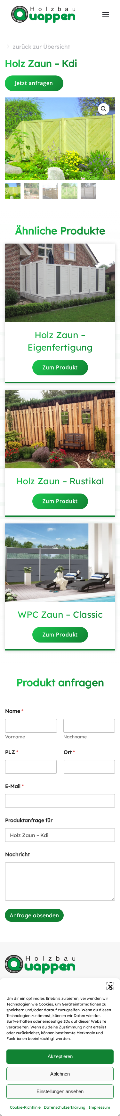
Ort (69, 752)
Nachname (75, 737)
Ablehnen (60, 1074)
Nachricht (17, 854)
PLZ (11, 752)
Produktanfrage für (28, 820)
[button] (110, 986)
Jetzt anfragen (34, 83)
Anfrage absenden (34, 915)
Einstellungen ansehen (60, 1091)
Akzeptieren (60, 1056)
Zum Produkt (60, 367)
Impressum (99, 1107)
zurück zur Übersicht (41, 46)
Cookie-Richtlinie (25, 1107)
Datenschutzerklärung (64, 1107)
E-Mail (14, 786)
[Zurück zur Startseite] (44, 14)
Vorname (15, 737)
